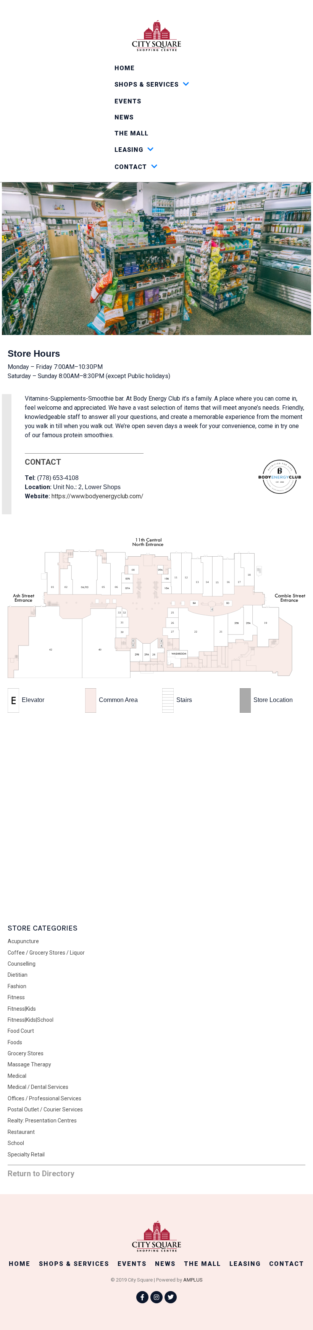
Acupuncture (23, 941)
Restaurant (21, 1132)
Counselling (21, 964)
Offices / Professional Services (44, 1098)
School (16, 1143)
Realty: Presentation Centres (42, 1120)
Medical (17, 1076)
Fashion (17, 986)
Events (128, 101)
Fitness (16, 997)
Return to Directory (41, 1173)
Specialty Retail (26, 1154)
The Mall (131, 133)
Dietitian (17, 975)
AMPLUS (193, 1280)
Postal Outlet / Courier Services (45, 1109)
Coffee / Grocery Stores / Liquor (46, 953)
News (124, 117)
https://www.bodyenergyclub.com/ (98, 496)
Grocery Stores (26, 1053)
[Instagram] (156, 1297)
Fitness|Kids (22, 1009)
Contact (131, 167)
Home (125, 68)
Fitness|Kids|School (30, 1020)
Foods (15, 1042)
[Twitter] (171, 1297)
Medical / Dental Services (38, 1087)
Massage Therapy (29, 1064)
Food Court (21, 1031)
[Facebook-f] (142, 1297)
